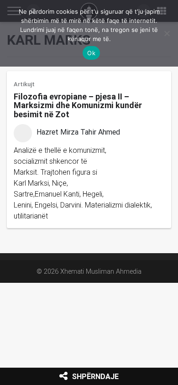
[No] (166, 33)
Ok (91, 53)
